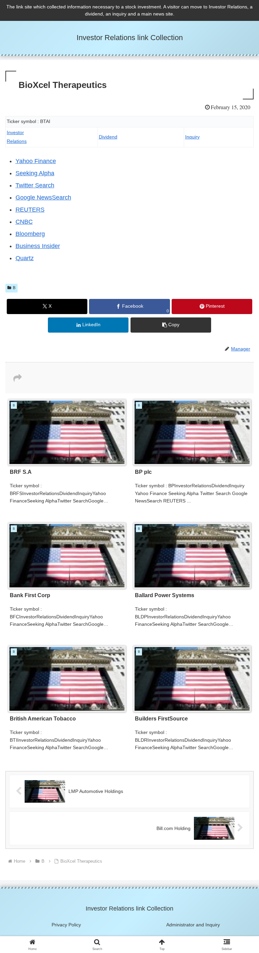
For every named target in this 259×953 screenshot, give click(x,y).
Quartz (25, 258)
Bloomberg (30, 233)
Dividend (108, 137)
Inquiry (192, 137)
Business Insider (38, 246)
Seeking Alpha (35, 173)
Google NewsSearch (43, 197)
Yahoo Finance (36, 161)
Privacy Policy (66, 924)
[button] (171, 325)
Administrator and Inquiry (193, 924)
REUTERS (30, 209)
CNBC (24, 221)
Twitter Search (35, 185)
